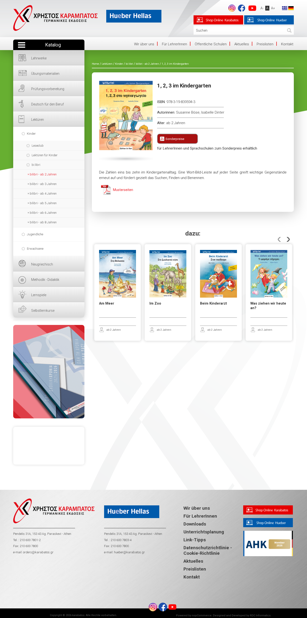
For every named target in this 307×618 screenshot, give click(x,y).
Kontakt (287, 44)
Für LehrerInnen (174, 44)
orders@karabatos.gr (38, 552)
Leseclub (38, 145)
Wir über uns (144, 44)
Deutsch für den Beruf (47, 104)
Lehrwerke (39, 58)
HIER (48, 371)
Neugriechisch (42, 264)
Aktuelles (241, 44)
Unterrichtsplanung (203, 532)
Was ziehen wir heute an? (268, 305)
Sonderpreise (174, 139)
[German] (291, 8)
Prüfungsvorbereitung (47, 89)
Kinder (31, 133)
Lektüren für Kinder (45, 155)
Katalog (53, 45)
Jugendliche (35, 234)
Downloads (194, 524)
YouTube (252, 8)
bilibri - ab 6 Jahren (43, 212)
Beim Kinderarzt (213, 303)
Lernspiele (38, 295)
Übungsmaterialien (45, 73)
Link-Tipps (194, 540)
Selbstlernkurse (42, 310)
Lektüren (37, 119)
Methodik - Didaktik (45, 280)
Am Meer (106, 303)
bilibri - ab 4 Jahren (43, 193)
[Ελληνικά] (284, 8)
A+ (273, 8)
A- (262, 8)
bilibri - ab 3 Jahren (43, 184)
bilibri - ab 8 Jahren (43, 222)
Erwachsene (35, 248)
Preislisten (265, 44)
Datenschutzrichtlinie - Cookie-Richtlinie (207, 550)
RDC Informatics (260, 615)
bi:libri (36, 165)
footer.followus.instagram (232, 8)
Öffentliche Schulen (211, 44)
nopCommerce (202, 615)
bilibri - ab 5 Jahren (43, 203)
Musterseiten (123, 190)
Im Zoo (155, 303)
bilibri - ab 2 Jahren (43, 174)
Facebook (241, 8)
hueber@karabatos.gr (129, 552)
